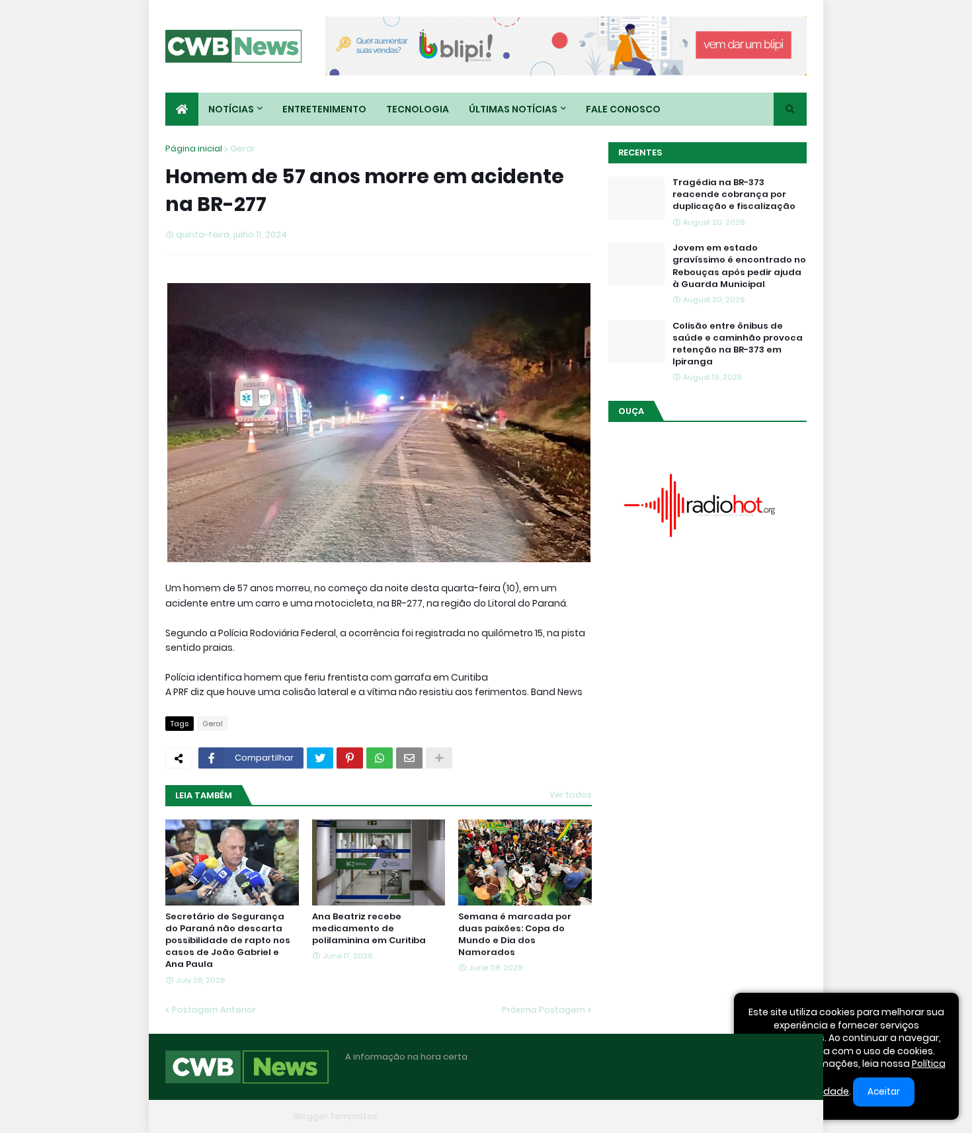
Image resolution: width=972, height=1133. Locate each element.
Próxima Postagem (543, 1009)
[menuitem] (181, 109)
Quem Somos (661, 1116)
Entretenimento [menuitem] (324, 109)
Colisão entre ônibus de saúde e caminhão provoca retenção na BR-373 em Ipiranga (737, 344)
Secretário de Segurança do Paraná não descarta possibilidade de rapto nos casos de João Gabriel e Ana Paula (227, 941)
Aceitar (884, 1091)
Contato (724, 1116)
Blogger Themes (252, 1116)
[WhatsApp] (379, 758)
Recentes (640, 152)
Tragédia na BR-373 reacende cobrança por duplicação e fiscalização (733, 194)
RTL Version (782, 1116)
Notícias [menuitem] (231, 109)
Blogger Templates (336, 1116)
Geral (242, 148)
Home (603, 1116)
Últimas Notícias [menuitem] (513, 109)
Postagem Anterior (214, 1009)
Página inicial (193, 148)
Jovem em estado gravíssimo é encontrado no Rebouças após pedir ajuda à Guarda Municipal (739, 266)
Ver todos (570, 794)
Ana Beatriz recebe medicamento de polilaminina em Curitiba (369, 928)
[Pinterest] (350, 758)
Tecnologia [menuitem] (417, 109)
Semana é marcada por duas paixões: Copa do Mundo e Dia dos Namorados (514, 935)
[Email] (409, 758)
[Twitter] (320, 758)
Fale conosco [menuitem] (623, 109)
